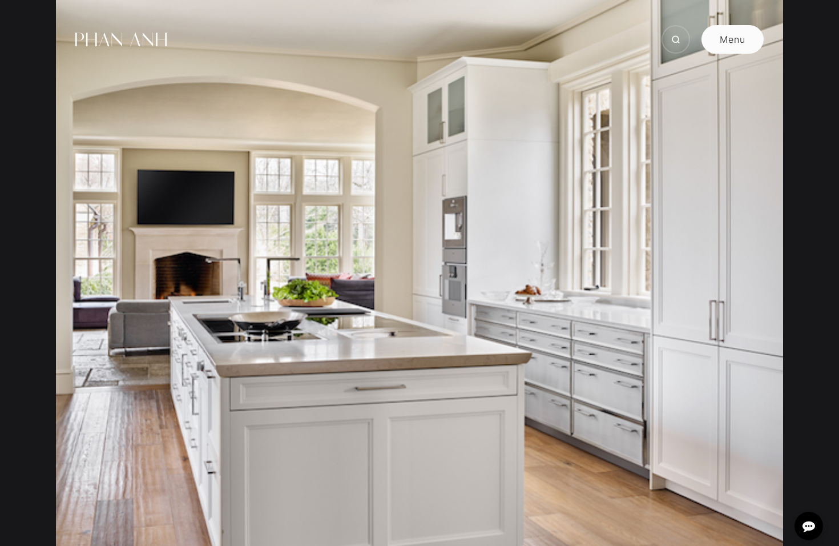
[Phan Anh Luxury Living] (121, 39)
